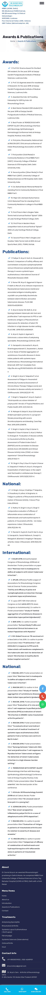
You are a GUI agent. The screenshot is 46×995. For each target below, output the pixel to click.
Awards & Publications (11, 907)
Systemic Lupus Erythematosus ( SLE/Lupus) (14, 931)
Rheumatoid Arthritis (10, 926)
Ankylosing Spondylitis (11, 922)
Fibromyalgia (7, 936)
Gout (4, 947)
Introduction (7, 903)
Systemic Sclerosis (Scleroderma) (15, 939)
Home (12, 41)
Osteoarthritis (7, 943)
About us (5, 899)
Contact (5, 911)
